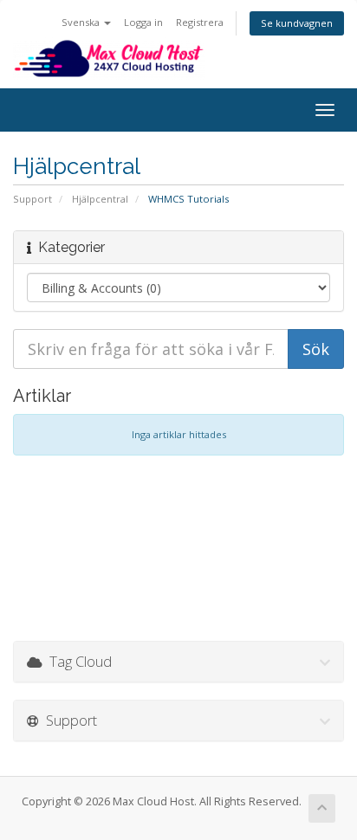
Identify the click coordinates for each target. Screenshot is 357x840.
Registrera (200, 22)
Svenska (82, 22)
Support (32, 198)
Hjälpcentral (100, 198)
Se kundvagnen (297, 22)
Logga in (143, 22)
